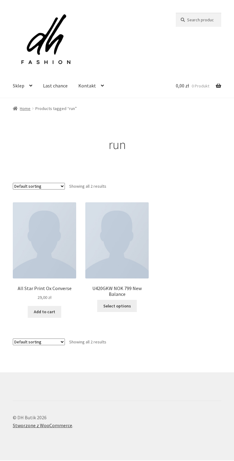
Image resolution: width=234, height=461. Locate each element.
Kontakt (87, 86)
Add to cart (44, 311)
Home (25, 108)
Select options (117, 306)
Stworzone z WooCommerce (42, 425)
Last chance (55, 86)
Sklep (18, 86)
